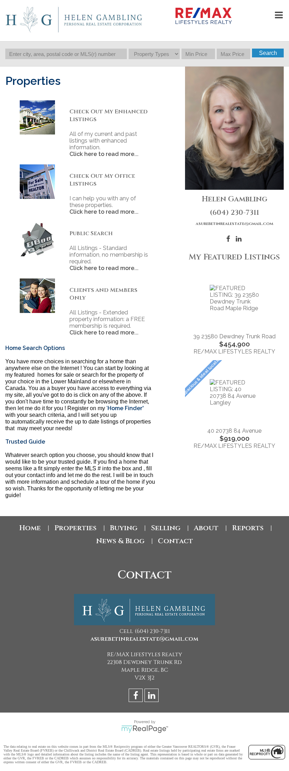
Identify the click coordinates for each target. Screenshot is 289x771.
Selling (165, 528)
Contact (175, 541)
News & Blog (120, 541)
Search (268, 53)
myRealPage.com (144, 729)
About (206, 528)
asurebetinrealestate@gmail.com (234, 223)
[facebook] (136, 696)
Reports (248, 528)
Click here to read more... (104, 154)
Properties (75, 528)
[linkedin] (152, 696)
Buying (123, 528)
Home (30, 528)
